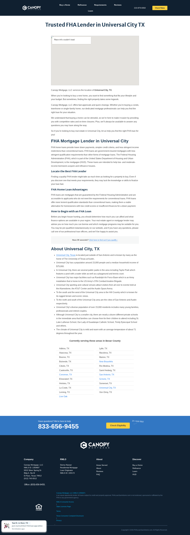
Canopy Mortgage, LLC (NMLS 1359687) (70, 493)
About (98, 468)
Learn (90, 11)
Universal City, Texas (65, 255)
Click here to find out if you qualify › (103, 240)
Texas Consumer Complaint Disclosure (70, 516)
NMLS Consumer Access (65, 502)
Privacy (59, 520)
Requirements (100, 5)
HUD (134, 474)
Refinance (82, 5)
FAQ (98, 474)
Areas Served (101, 465)
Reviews (117, 5)
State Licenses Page (63, 506)
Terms (58, 511)
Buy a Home (64, 5)
